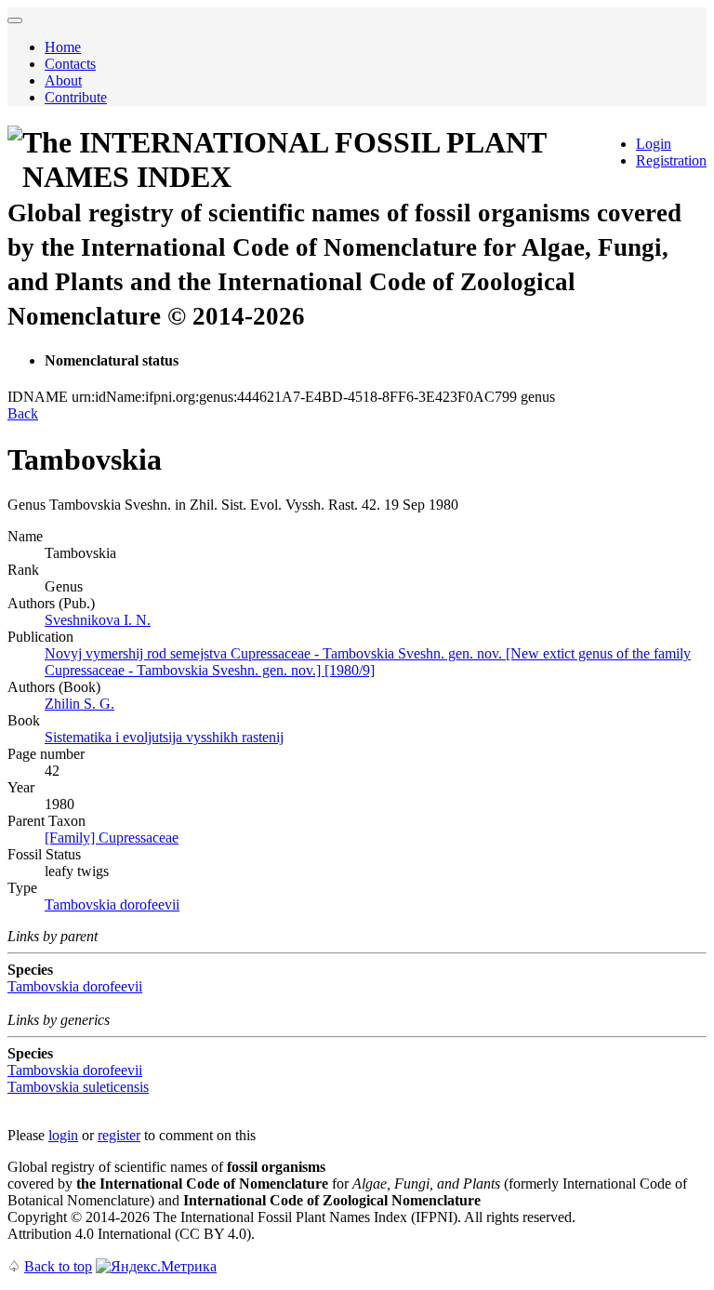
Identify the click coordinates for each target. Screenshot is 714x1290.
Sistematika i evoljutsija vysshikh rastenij (164, 737)
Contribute (76, 97)
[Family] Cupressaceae (111, 837)
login (63, 1135)
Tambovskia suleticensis (78, 1087)
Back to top (58, 1266)
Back (22, 413)
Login (653, 144)
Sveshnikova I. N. (98, 620)
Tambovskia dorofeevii (112, 904)
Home (63, 47)
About (63, 80)
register (119, 1135)
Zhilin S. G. (79, 703)
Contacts (70, 64)
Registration (671, 160)
